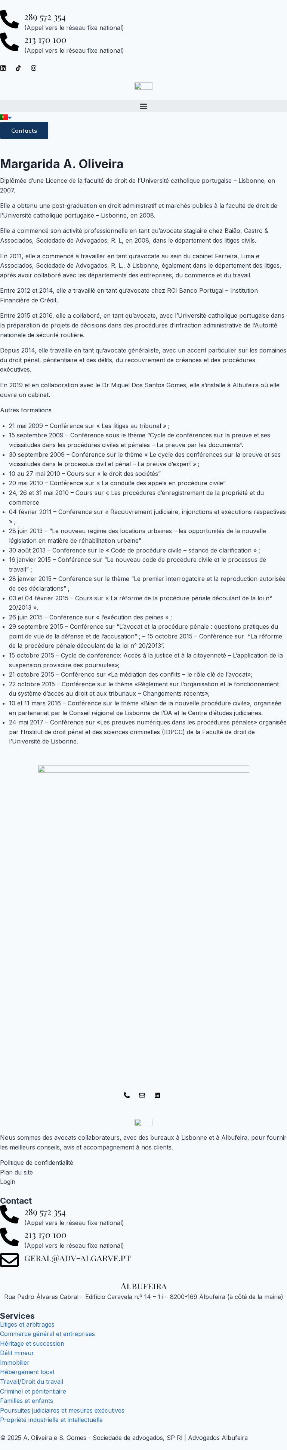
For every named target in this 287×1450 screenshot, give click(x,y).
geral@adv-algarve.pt (77, 1257)
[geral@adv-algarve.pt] (9, 1260)
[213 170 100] (9, 42)
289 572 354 (45, 16)
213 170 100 (45, 39)
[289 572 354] (9, 19)
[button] (143, 106)
